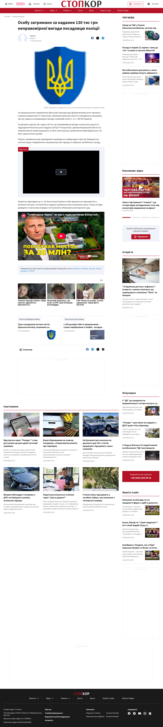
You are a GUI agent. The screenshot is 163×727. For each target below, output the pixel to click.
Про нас (48, 709)
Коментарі (27, 349)
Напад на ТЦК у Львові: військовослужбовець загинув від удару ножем (139, 28)
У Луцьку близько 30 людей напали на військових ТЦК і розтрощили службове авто (139, 448)
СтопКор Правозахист (54, 713)
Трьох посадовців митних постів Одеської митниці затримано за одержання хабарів (34, 327)
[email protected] (24, 722)
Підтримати (137, 4)
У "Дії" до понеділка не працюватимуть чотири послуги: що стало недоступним (140, 403)
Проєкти (38, 10)
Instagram (24, 271)
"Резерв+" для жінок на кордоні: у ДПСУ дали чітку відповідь (139, 424)
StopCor (33, 36)
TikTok (31, 271)
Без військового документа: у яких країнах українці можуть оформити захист (139, 73)
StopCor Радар (122, 10)
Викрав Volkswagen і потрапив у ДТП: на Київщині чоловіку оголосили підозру (19, 497)
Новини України (18, 16)
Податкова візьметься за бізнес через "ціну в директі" (58, 496)
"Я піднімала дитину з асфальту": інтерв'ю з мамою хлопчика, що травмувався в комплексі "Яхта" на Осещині (139, 291)
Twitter (98, 268)
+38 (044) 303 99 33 (141, 478)
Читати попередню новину (29, 319)
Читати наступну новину (74, 319)
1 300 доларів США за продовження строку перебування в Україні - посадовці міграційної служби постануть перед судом (83, 329)
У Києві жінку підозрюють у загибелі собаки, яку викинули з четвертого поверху (99, 497)
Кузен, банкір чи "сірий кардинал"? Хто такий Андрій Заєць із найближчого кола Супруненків (140, 525)
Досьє (91, 10)
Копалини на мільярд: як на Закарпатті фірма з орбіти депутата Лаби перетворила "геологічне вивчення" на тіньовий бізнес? (140, 504)
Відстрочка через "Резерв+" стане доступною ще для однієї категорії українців (21, 443)
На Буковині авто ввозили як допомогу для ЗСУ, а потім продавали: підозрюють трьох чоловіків (98, 444)
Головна (7, 16)
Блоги (80, 10)
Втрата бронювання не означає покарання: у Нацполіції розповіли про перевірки (60, 443)
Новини (66, 10)
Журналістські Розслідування (57, 717)
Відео (52, 10)
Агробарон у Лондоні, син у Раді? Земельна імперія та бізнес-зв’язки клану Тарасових (139, 548)
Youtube (92, 268)
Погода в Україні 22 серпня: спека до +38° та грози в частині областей (140, 49)
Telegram (76, 268)
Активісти (49, 720)
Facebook (84, 268)
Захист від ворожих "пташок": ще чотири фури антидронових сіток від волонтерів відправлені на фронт (140, 205)
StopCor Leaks (105, 10)
